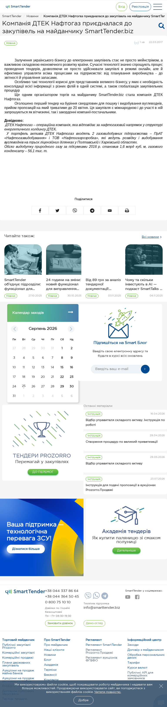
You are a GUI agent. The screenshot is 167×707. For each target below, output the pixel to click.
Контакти (51, 680)
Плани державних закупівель (16, 664)
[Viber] (87, 597)
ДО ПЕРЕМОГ (42, 472)
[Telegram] (104, 597)
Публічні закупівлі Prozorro (16, 646)
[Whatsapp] (95, 598)
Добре (83, 700)
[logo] (25, 592)
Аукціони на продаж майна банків (18, 672)
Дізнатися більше (26, 549)
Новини (50, 655)
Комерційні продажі (17, 657)
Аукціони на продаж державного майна (18, 679)
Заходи (133, 645)
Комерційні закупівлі (18, 652)
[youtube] (127, 598)
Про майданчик (56, 645)
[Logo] (18, 7)
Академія (51, 665)
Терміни (50, 670)
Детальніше (126, 550)
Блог (47, 660)
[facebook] (137, 598)
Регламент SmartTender (104, 645)
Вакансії (50, 675)
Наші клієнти (54, 650)
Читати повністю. (107, 692)
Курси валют (137, 667)
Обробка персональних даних (146, 656)
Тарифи (133, 662)
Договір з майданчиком (145, 650)
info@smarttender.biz (102, 607)
